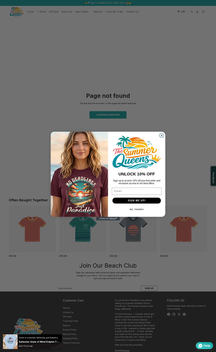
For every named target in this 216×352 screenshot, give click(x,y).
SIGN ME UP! (137, 200)
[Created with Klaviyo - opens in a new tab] (108, 218)
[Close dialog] (161, 135)
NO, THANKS (137, 209)
